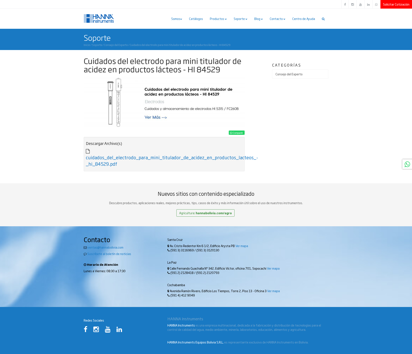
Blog (257, 19)
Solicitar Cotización (396, 4)
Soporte (239, 19)
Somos (175, 19)
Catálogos (196, 19)
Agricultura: (205, 213)
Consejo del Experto (116, 45)
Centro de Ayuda (303, 19)
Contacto (276, 19)
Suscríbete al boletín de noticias (109, 254)
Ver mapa (241, 246)
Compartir (237, 133)
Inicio (87, 45)
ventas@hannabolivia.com (105, 247)
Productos (217, 19)
